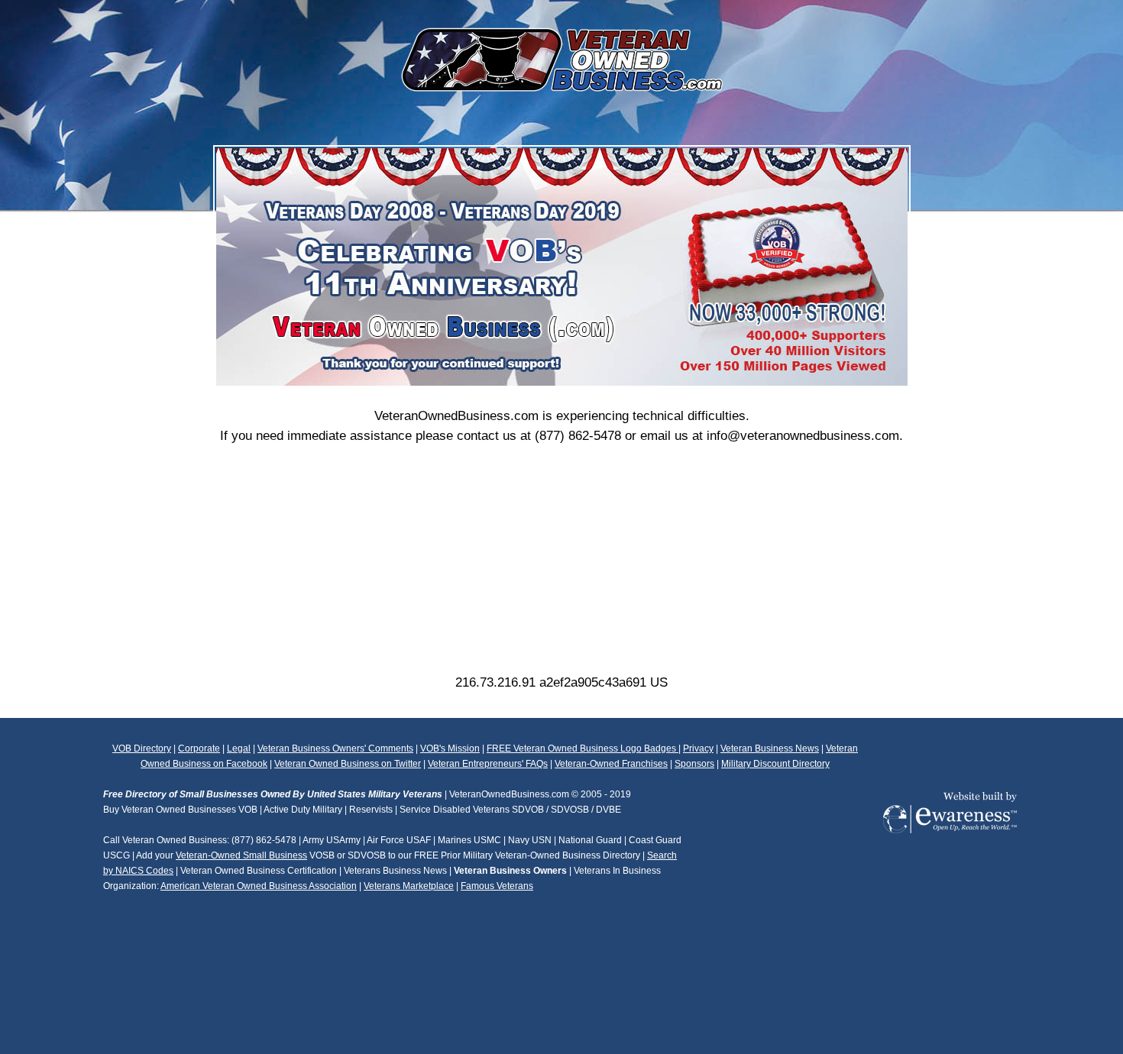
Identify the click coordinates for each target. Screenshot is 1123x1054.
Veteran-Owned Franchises (611, 763)
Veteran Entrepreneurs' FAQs (488, 763)
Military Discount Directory (775, 763)
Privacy (698, 748)
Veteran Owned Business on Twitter (347, 763)
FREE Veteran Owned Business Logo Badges (582, 748)
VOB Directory (141, 748)
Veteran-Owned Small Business (241, 855)
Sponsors (694, 763)
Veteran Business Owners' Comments (335, 748)
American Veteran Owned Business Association (258, 886)
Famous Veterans (497, 886)
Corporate (199, 748)
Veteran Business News (769, 748)
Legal (239, 748)
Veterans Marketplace (409, 886)
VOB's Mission (450, 748)
